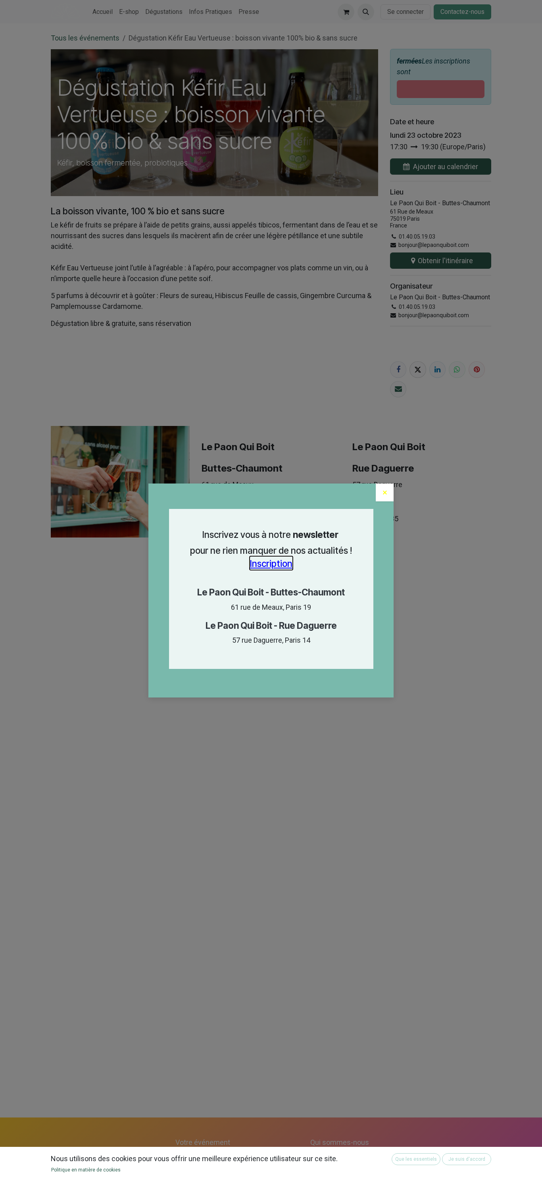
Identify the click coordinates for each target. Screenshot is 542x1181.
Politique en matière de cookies (86, 1170)
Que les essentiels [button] (416, 1159)
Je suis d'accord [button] (466, 1159)
